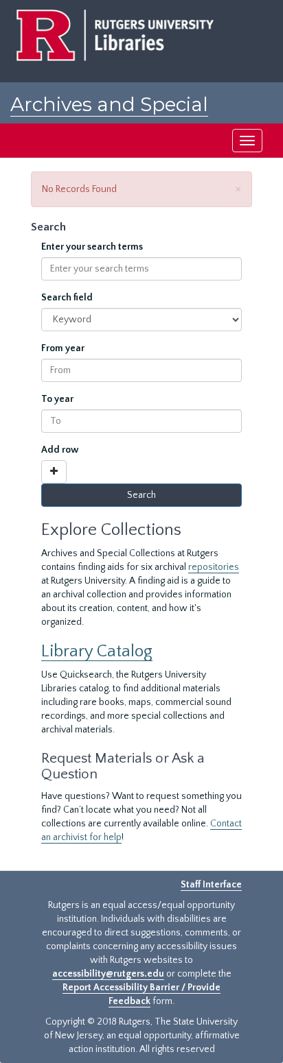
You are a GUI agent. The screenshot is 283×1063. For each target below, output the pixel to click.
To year (57, 399)
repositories (213, 567)
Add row (60, 449)
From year (62, 348)
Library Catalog (96, 651)
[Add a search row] (54, 471)
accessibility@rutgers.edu (108, 973)
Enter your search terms (92, 246)
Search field (67, 297)
